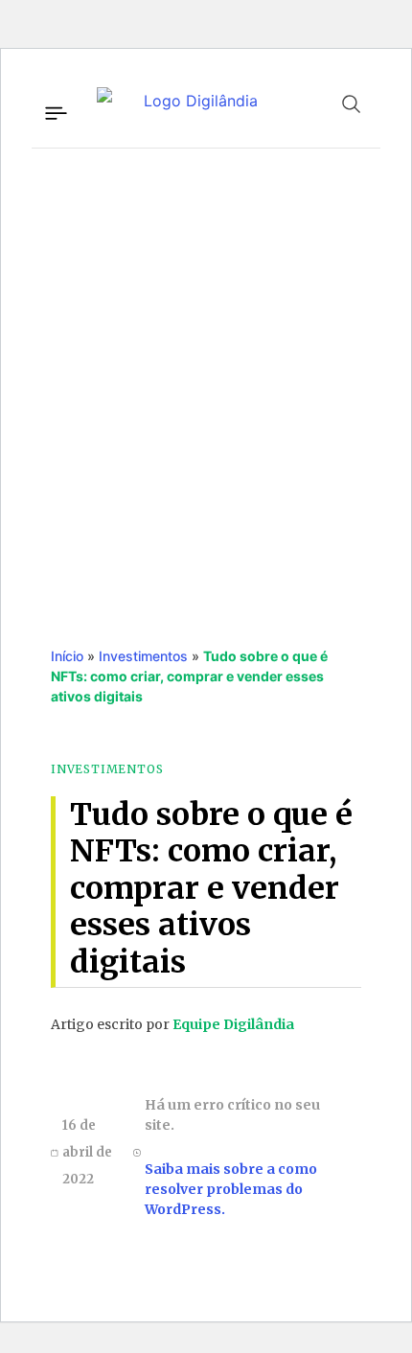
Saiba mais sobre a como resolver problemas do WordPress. (231, 1189)
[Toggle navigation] (54, 110)
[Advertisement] (206, 378)
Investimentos (143, 656)
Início (67, 656)
